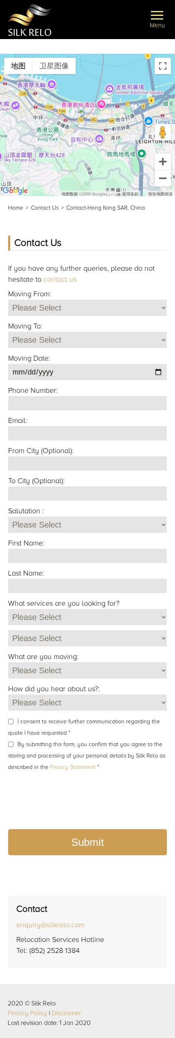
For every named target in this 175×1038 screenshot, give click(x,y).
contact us (60, 279)
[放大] (163, 161)
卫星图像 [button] (54, 65)
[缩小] (163, 178)
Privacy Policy (27, 1013)
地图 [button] (18, 65)
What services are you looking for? (63, 603)
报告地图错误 (160, 194)
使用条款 (130, 194)
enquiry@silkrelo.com (50, 924)
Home (15, 207)
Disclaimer (66, 1013)
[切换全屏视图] (163, 66)
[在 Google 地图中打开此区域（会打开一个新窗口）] (15, 191)
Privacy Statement (73, 767)
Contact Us (45, 207)
